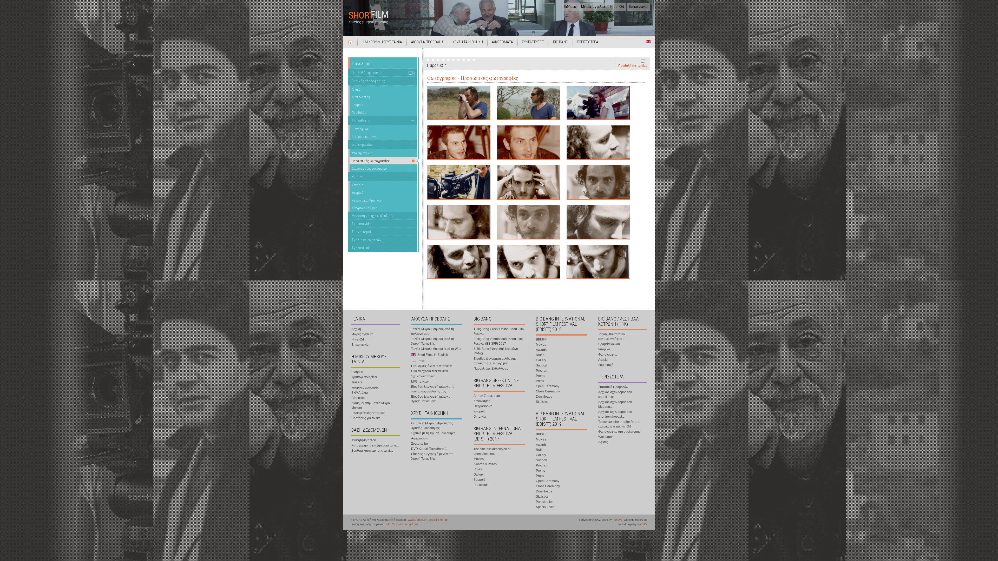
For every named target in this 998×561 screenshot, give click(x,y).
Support (479, 480)
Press (540, 381)
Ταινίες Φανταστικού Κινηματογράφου (612, 336)
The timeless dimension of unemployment (492, 451)
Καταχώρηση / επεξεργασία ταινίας (375, 445)
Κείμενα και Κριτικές (367, 200)
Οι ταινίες (480, 416)
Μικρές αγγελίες (593, 7)
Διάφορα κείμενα (364, 137)
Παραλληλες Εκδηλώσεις (491, 368)
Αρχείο (603, 360)
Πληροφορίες (483, 406)
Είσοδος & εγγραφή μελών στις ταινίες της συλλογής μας (432, 389)
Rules (478, 469)
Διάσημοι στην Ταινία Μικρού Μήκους (371, 405)
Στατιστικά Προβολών (613, 387)
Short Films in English (648, 42)
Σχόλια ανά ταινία (423, 376)
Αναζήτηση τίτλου (363, 440)
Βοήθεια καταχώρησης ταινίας (372, 450)
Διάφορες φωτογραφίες (369, 168)
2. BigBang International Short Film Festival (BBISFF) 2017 (498, 341)
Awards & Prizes (485, 464)
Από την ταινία (362, 153)
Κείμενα (358, 177)
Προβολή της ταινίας (632, 66)
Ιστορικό (357, 193)
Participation (545, 502)
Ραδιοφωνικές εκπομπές (368, 413)
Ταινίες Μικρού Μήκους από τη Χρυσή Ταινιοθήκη (432, 341)
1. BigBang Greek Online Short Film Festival (499, 331)
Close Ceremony (548, 391)
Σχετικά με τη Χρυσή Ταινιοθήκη (433, 433)
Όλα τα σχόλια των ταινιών (429, 371)
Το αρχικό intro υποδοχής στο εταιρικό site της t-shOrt (619, 424)
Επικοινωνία (638, 7)
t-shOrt (617, 519)
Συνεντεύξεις (420, 443)
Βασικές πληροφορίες (368, 81)
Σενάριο (357, 185)
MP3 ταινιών (420, 381)
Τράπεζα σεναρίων (364, 377)
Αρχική (350, 42)
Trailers (356, 382)
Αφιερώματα (419, 438)
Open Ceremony (547, 386)
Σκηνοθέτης (361, 120)
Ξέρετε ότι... (359, 398)
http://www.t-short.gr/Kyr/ (402, 524)
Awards (541, 350)
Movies (479, 459)
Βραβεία (358, 105)
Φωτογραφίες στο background (619, 431)
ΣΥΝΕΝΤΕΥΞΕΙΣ (533, 42)
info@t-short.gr (438, 519)
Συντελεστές (361, 97)
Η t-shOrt (617, 7)
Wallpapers (606, 437)
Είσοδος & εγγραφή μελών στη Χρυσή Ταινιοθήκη (432, 399)
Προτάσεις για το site (365, 418)
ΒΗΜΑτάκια (359, 393)
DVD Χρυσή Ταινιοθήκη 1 (429, 449)
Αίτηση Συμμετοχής (487, 396)
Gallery (479, 474)
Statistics (542, 402)
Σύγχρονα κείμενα (364, 208)
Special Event (545, 507)
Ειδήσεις (570, 7)
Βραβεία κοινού (609, 344)
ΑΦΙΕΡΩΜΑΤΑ (502, 42)
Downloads (544, 396)
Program (542, 370)
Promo (540, 376)
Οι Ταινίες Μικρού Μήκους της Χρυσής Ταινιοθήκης (432, 426)
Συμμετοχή (605, 365)
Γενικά (356, 89)
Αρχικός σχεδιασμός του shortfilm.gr (615, 394)
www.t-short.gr (417, 519)
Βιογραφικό (360, 129)
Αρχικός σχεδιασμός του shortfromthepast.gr (615, 414)
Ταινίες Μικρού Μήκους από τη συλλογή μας (432, 331)
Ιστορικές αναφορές (365, 387)
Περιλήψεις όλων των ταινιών (431, 366)
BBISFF (541, 339)
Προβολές (359, 113)
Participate (481, 485)
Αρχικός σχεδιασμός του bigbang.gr (615, 404)
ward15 (642, 524)
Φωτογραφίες (362, 145)
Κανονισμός (482, 401)
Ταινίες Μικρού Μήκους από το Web (436, 349)
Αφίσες (603, 442)
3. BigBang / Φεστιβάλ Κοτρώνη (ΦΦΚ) (496, 351)
